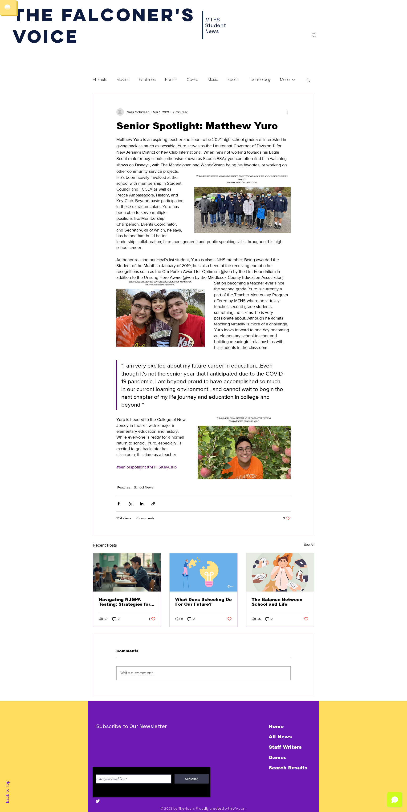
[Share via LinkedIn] (141, 503)
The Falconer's (104, 14)
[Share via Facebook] (118, 503)
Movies (123, 79)
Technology (260, 79)
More (285, 79)
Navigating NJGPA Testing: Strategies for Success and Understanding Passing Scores (125, 602)
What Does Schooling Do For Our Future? (203, 602)
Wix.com (240, 808)
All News (280, 736)
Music (213, 79)
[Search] (314, 35)
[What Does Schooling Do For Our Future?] (204, 572)
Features (147, 79)
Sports (234, 79)
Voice (46, 36)
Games (277, 757)
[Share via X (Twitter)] (130, 503)
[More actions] (288, 112)
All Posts (100, 79)
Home (276, 726)
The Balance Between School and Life (277, 602)
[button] (308, 80)
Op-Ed (192, 79)
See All (309, 544)
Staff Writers (285, 747)
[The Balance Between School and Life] (280, 572)
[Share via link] (153, 503)
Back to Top (7, 791)
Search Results (288, 767)
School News (143, 487)
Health (171, 79)
